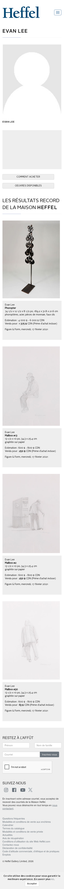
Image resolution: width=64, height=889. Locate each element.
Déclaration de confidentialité (17, 848)
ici (52, 879)
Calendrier (7, 825)
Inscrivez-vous (49, 754)
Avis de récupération (13, 838)
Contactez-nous (10, 844)
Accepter (32, 884)
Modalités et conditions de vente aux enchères (26, 821)
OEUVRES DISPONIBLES (28, 186)
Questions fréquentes (13, 818)
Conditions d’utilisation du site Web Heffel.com (26, 841)
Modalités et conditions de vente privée (22, 831)
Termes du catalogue (13, 828)
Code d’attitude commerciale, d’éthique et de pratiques (30, 851)
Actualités (7, 834)
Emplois (6, 854)
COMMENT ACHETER (28, 177)
